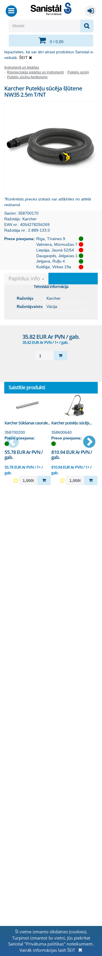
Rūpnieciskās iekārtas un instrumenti (35, 72)
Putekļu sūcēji (78, 72)
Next (89, 442)
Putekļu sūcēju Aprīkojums (27, 77)
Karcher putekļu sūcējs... (71, 423)
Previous (13, 442)
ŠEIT (23, 57)
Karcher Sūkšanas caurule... (27, 423)
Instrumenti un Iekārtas (21, 67)
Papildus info (24, 278)
